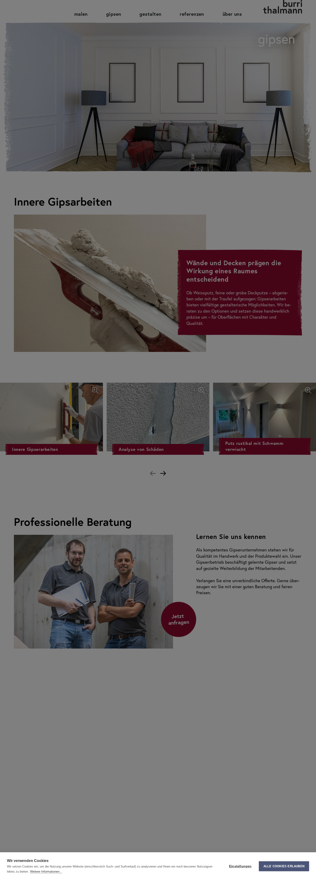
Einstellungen (240, 866)
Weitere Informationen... (46, 871)
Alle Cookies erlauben (283, 866)
